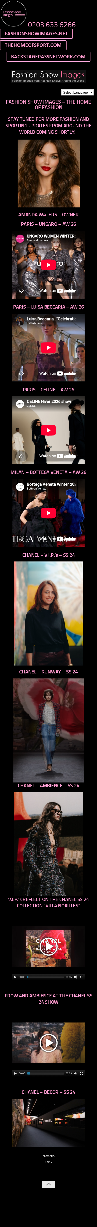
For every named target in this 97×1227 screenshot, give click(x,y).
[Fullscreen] (81, 977)
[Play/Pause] (15, 977)
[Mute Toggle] (76, 977)
